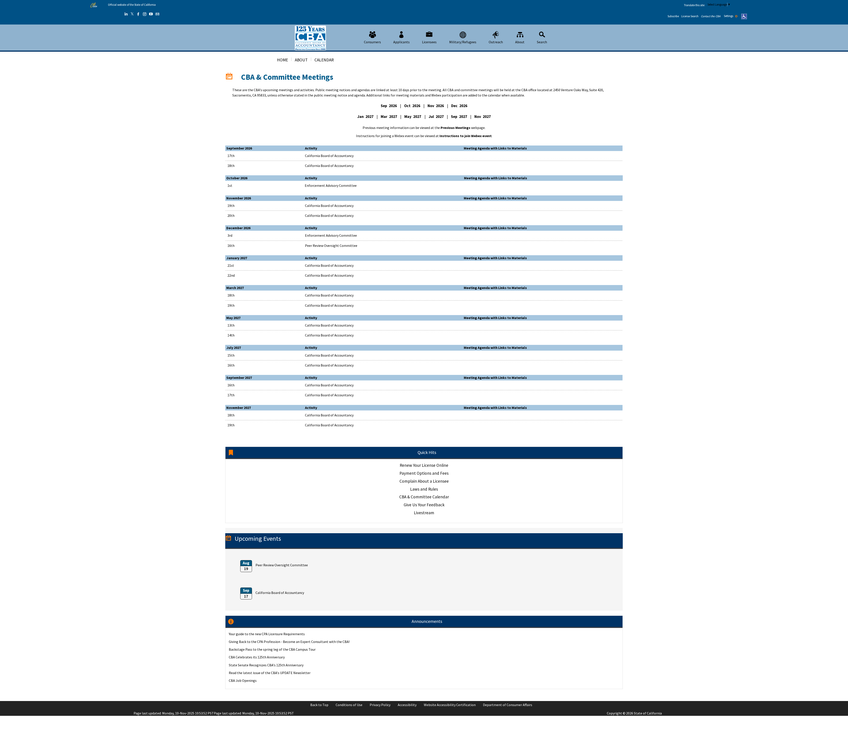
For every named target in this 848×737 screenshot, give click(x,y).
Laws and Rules (424, 489)
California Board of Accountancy (280, 592)
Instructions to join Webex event (465, 136)
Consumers (372, 42)
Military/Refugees (462, 42)
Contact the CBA (710, 16)
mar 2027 (389, 116)
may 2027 (412, 116)
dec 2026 (459, 105)
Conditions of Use (349, 705)
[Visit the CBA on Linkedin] (126, 14)
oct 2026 (412, 105)
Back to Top (319, 705)
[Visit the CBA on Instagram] (145, 14)
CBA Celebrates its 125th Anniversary (257, 657)
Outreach (496, 42)
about (301, 59)
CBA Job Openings (243, 680)
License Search (689, 16)
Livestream (424, 512)
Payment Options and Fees (424, 473)
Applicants (401, 42)
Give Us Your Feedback (424, 504)
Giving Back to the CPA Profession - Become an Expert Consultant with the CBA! (289, 641)
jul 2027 (436, 116)
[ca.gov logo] (93, 5)
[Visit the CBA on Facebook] (138, 14)
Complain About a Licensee (424, 481)
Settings (729, 16)
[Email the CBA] (157, 14)
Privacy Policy (380, 705)
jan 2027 (365, 116)
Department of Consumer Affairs (507, 705)
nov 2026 (436, 105)
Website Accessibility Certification (450, 705)
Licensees (429, 42)
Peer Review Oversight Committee (282, 565)
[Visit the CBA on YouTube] (151, 14)
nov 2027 (482, 116)
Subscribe (673, 16)
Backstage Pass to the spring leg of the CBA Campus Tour (272, 649)
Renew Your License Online (424, 465)
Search (542, 42)
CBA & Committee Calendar (424, 496)
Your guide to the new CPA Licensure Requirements (267, 634)
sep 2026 (389, 105)
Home (282, 59)
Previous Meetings (455, 127)
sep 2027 (459, 116)
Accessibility (407, 705)
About (519, 42)
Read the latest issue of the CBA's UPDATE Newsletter (269, 673)
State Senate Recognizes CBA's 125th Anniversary (266, 665)
